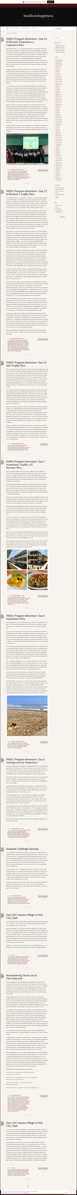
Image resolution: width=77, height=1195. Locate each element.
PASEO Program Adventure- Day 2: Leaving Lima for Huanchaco (25, 761)
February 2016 (59, 135)
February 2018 (59, 96)
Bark (12, 897)
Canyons (9, 957)
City (11, 831)
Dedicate (18, 898)
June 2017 (58, 109)
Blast (21, 956)
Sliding (11, 962)
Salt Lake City (17, 1172)
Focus (15, 599)
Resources (10, 178)
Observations (24, 176)
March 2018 (58, 94)
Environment (18, 173)
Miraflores (25, 834)
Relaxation (13, 348)
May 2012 (58, 173)
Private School (20, 346)
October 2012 (58, 167)
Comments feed (59, 210)
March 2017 (58, 114)
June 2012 (58, 172)
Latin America (26, 343)
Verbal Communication (16, 351)
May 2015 (58, 150)
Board (9, 1098)
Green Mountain (17, 960)
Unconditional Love (22, 903)
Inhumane (22, 1101)
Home (12, 28)
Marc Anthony (13, 834)
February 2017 (59, 116)
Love (9, 600)
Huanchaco (23, 174)
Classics (14, 831)
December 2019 (59, 60)
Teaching (25, 962)
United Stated (26, 349)
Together (14, 1110)
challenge (10, 898)
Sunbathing (23, 746)
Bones (24, 897)
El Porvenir (13, 173)
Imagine (20, 899)
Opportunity (10, 1106)
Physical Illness (13, 346)
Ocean (12, 836)
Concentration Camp (19, 1098)
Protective (22, 177)
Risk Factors (18, 348)
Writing (34, 28)
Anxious (23, 1169)
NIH (27, 345)
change (13, 446)
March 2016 (58, 134)
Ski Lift (23, 961)
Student (16, 178)
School (23, 348)
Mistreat (13, 448)
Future (17, 343)
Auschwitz (26, 1096)
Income (27, 174)
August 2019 (58, 66)
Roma (26, 1107)
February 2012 (59, 178)
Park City (10, 961)
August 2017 (58, 106)
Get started (50, 1)
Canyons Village (23, 957)
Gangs (9, 174)
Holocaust (22, 1100)
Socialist (14, 1108)
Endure (9, 1099)
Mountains (27, 960)
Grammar (24, 744)
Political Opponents (15, 1107)
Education (16, 342)
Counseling (20, 172)
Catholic (16, 340)
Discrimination (11, 342)
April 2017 (58, 112)
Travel (22, 169)
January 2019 (58, 78)
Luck (16, 900)
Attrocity (22, 1096)
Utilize (9, 351)
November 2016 (59, 121)
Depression (15, 341)
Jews (16, 1104)
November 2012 (59, 165)
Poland (9, 1107)
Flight (18, 832)
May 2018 (58, 91)
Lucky (19, 900)
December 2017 (59, 99)
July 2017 (58, 107)
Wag (28, 903)
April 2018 (58, 93)
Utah (22, 963)
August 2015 (58, 145)
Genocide (25, 1099)
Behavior (9, 446)
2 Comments (44, 444)
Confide (23, 597)
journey (28, 833)
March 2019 (58, 74)
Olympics (18, 1171)
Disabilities (24, 341)
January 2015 (58, 157)
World (16, 1111)
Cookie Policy (26, 1192)
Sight (21, 1172)
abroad (12, 830)
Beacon (25, 171)
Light (13, 176)
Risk (13, 178)
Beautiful (25, 830)
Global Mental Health (15, 174)
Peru (12, 177)
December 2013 (59, 160)
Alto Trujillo (18, 445)
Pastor (15, 1106)
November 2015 (59, 140)
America (17, 1096)
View (22, 837)
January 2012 (58, 180)
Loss (11, 900)
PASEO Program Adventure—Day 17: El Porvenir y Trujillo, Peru (27, 192)
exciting (24, 1170)
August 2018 (58, 86)
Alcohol (17, 171)
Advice (17, 743)
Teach (21, 962)
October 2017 (58, 102)
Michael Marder (15, 1105)
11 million (13, 1096)
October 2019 (58, 63)
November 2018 (59, 81)
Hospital (21, 343)
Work (12, 604)
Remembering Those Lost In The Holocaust (21, 977)
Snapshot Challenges (16, 895)
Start (24, 450)
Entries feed (58, 208)
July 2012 (58, 170)
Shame (9, 349)
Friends (9, 833)
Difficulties (14, 744)
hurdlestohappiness (38, 15)
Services (27, 348)
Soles (28, 836)
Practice (11, 1172)
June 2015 (58, 149)
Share (9, 1108)
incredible (13, 1171)
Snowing (18, 962)
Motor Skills (23, 345)
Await (26, 1169)
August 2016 (58, 125)
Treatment (10, 1111)
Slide (9, 962)
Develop (25, 172)
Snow (14, 962)
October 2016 (58, 122)
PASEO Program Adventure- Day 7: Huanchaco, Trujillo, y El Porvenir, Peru (25, 464)
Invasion (23, 1102)
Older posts (58, 28)
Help (28, 744)
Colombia (25, 340)
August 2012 (58, 168)
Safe (26, 601)
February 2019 (59, 76)
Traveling (19, 1174)
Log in (57, 207)
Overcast (16, 836)
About (17, 28)
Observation (21, 448)
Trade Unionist (19, 1110)
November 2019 (59, 61)
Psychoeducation (15, 347)
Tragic (24, 1110)
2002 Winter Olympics (16, 1169)
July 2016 (58, 127)
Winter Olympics (22, 1175)
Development (11, 598)
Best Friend (20, 897)
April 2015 (58, 152)
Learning (9, 176)
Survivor (9, 1110)
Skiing (26, 961)
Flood (12, 599)
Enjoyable (23, 959)
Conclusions (22, 446)
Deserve (20, 341)
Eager (20, 1170)
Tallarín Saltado (17, 603)
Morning (9, 902)
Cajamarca (10, 172)
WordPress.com (59, 212)
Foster (26, 173)
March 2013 (58, 162)
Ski (20, 961)
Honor (17, 899)
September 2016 (59, 124)
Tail (17, 903)
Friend (13, 899)
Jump (24, 899)
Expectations (20, 447)
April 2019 (58, 73)
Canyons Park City (16, 957)
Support (26, 178)
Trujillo (9, 604)
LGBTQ (19, 1104)
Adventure (13, 171)
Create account (59, 205)
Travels (12, 963)
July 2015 (58, 147)
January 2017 (58, 117)
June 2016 (58, 129)
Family (23, 173)
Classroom (15, 172)
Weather (16, 1175)
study (12, 603)
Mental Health (17, 176)
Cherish (13, 898)
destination (23, 831)
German (9, 1100)
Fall (26, 959)
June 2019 (58, 69)
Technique (20, 349)
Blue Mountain (26, 956)
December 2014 (59, 158)
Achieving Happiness (26, 28)
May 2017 (58, 111)
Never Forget (22, 1105)
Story (26, 1108)
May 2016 (58, 130)
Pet (12, 902)
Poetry (57, 192)
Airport (21, 830)
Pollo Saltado (16, 177)
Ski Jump (26, 1172)
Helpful (23, 960)
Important (17, 1101)
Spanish (20, 450)
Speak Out (19, 1108)
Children (21, 340)
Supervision (21, 178)
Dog (18, 744)
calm (21, 743)
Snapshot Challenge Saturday (22, 848)
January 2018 (58, 97)
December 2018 (59, 79)
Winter (25, 837)
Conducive (18, 597)
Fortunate (10, 899)
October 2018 (58, 83)
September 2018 (59, 84)
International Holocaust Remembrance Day (19, 1102)
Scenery (18, 961)
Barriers (21, 171)
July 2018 (58, 88)
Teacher (9, 179)
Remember (22, 1107)
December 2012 (59, 163)
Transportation (11, 837)
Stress (15, 746)
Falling (9, 960)
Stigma (12, 349)
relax (24, 745)
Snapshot (20, 902)
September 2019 (59, 64)
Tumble (18, 963)
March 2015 (58, 153)
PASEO (9, 177)
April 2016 (58, 132)
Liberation (23, 1104)
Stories (23, 1108)
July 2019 (58, 68)
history (17, 1100)
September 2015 (59, 144)
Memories (22, 900)
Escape (12, 1099)
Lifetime (27, 899)
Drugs (9, 173)
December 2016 (59, 119)
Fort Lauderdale (23, 832)
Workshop (17, 179)
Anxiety (12, 340)
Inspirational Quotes (60, 189)
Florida (9, 1171)
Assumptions (24, 445)
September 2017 (59, 104)
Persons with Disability (22, 1106)
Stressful (19, 746)
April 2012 (58, 175)
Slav (11, 1108)
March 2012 (58, 177)
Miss (26, 900)
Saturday (16, 902)
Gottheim (14, 1100)
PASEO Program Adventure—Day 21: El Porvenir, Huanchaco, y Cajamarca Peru (27, 41)
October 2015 (58, 142)
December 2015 (59, 139)
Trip (15, 963)
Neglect (16, 448)
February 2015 (59, 155)
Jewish (13, 1104)
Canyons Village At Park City (14, 959)
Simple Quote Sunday (60, 45)
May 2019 (58, 71)
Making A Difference (16, 169)
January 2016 (58, 137)
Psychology (27, 177)
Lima (9, 834)
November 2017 (59, 101)
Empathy (15, 447)
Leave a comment (43, 170)
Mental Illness (17, 345)
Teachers (23, 603)
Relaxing (14, 961)
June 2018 (58, 89)
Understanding (18, 747)
